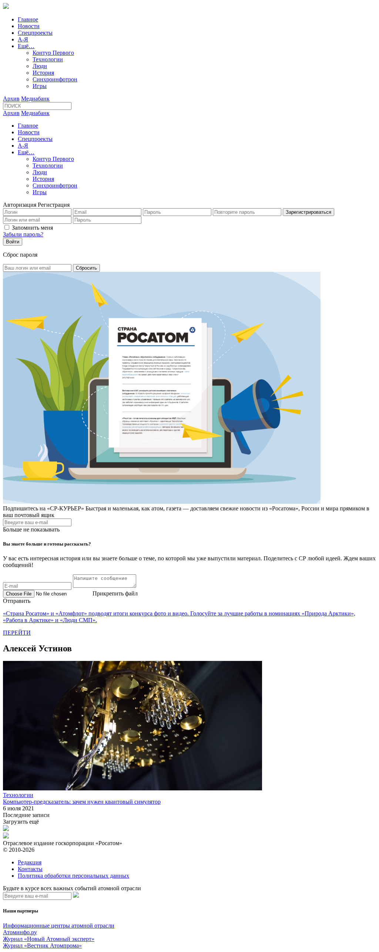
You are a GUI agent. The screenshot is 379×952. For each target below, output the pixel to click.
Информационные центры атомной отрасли (58, 925)
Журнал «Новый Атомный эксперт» (48, 939)
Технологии (48, 59)
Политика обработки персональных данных (73, 875)
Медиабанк (35, 98)
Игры (40, 86)
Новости (29, 26)
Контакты (30, 869)
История (43, 73)
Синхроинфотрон (55, 79)
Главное (28, 19)
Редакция (29, 862)
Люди (40, 66)
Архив (11, 98)
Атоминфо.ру (20, 932)
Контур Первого (53, 53)
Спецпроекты (35, 33)
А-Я (23, 39)
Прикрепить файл (115, 593)
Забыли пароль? (23, 234)
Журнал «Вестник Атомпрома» (42, 945)
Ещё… (26, 46)
